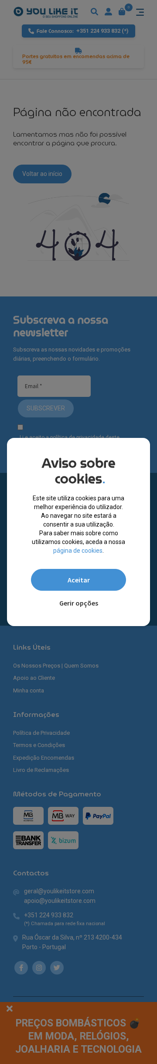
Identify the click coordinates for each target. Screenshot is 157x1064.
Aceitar (79, 579)
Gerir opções (78, 603)
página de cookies (77, 550)
